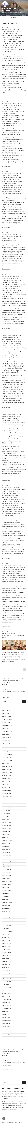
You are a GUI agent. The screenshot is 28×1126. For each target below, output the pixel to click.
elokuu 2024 (5, 781)
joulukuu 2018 (5, 928)
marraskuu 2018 (6, 931)
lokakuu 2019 (5, 905)
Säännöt (9, 1065)
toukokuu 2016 (6, 999)
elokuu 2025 (5, 746)
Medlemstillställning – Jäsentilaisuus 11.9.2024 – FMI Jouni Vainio (13, 635)
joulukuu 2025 (5, 734)
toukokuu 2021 (6, 869)
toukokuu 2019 (6, 914)
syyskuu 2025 (5, 743)
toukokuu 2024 (6, 790)
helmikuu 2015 (5, 1026)
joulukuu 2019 (5, 899)
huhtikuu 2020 (5, 890)
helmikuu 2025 (5, 763)
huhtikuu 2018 (5, 952)
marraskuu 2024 (6, 772)
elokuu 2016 (5, 996)
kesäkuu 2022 (5, 852)
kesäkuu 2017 (5, 970)
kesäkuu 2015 (5, 1017)
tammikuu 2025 (6, 766)
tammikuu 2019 (6, 925)
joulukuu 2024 (5, 769)
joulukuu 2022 (5, 837)
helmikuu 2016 (5, 1005)
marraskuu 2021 (6, 861)
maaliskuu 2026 (6, 725)
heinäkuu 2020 (5, 887)
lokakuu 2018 (5, 934)
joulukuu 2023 (5, 805)
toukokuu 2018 (6, 949)
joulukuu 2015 (5, 1011)
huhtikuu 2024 (5, 793)
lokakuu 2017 (5, 964)
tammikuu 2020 (6, 896)
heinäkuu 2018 (5, 943)
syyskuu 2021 (5, 864)
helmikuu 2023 (5, 834)
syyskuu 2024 (5, 778)
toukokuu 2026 (6, 719)
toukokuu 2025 (6, 755)
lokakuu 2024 (5, 775)
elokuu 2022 (5, 849)
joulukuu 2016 (5, 984)
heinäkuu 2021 (5, 867)
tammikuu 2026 (6, 731)
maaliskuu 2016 (6, 1002)
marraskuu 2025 (6, 737)
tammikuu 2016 (6, 1008)
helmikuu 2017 (5, 979)
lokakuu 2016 (5, 990)
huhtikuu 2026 (5, 722)
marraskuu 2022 (6, 840)
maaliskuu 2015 (6, 1023)
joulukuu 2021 (5, 858)
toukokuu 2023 (6, 825)
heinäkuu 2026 (5, 713)
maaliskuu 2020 (6, 893)
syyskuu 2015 (5, 1014)
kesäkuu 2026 (5, 716)
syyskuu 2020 (5, 884)
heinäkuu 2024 (5, 784)
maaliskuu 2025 (6, 760)
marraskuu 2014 (6, 1035)
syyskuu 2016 (5, 993)
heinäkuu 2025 (5, 749)
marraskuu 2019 (6, 902)
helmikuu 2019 (5, 923)
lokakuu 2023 (5, 811)
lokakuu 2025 (5, 740)
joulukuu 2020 (5, 878)
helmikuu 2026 (5, 728)
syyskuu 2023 (5, 814)
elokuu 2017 (5, 967)
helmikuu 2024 (5, 799)
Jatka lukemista (6, 96)
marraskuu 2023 (6, 808)
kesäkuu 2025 (5, 752)
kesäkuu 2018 (5, 946)
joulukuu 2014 (5, 1032)
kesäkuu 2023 (5, 822)
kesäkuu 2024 (5, 787)
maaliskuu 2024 (6, 796)
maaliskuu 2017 (6, 976)
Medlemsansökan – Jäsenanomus (10, 1069)
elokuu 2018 (5, 940)
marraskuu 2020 (6, 881)
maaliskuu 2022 (6, 855)
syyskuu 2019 (5, 908)
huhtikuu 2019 (5, 917)
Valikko (15, 17)
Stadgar (4, 1065)
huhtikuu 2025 (5, 758)
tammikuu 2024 (6, 802)
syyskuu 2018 (5, 937)
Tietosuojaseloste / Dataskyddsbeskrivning (12, 1122)
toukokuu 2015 (6, 1020)
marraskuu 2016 (6, 987)
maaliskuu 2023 (6, 831)
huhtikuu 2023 (5, 828)
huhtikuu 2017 (5, 973)
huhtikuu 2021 (5, 872)
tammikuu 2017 (6, 982)
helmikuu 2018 (5, 955)
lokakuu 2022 (5, 843)
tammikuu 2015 (6, 1029)
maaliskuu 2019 (6, 920)
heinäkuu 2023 (5, 819)
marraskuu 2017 (6, 961)
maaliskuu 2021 (6, 875)
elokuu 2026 (5, 710)
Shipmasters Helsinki (9, 9)
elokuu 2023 (5, 816)
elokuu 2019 (5, 911)
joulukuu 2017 (5, 958)
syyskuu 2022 (5, 846)
